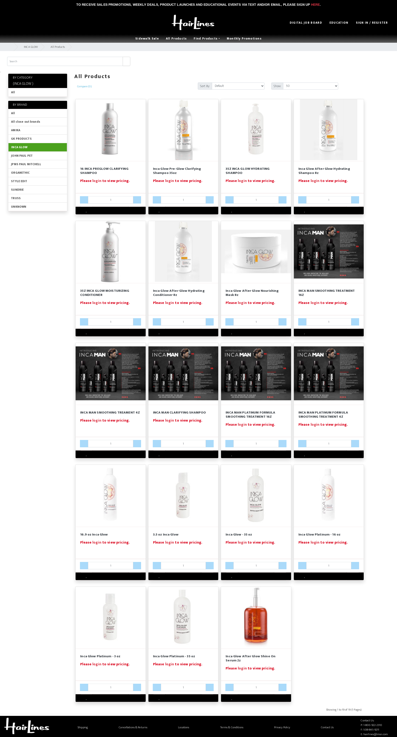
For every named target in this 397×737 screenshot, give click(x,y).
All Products (58, 46)
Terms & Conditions (231, 727)
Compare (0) (84, 86)
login (96, 181)
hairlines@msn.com (375, 734)
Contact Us (327, 727)
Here (315, 4)
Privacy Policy (282, 727)
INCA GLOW (31, 46)
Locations (183, 727)
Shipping (83, 727)
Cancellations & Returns (133, 727)
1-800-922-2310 (372, 725)
